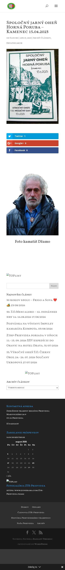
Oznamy (36, 507)
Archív (41, 523)
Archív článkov (42, 38)
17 (8, 463)
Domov (25, 507)
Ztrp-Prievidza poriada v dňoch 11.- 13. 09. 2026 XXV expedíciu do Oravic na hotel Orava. (32, 340)
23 (33, 463)
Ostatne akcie (14, 43)
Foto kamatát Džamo (32, 241)
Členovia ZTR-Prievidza (31, 512)
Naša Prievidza (25, 523)
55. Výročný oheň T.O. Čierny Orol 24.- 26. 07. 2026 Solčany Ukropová (28, 357)
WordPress (40, 544)
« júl (8, 476)
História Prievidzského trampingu (31, 518)
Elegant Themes (42, 539)
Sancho (14, 38)
